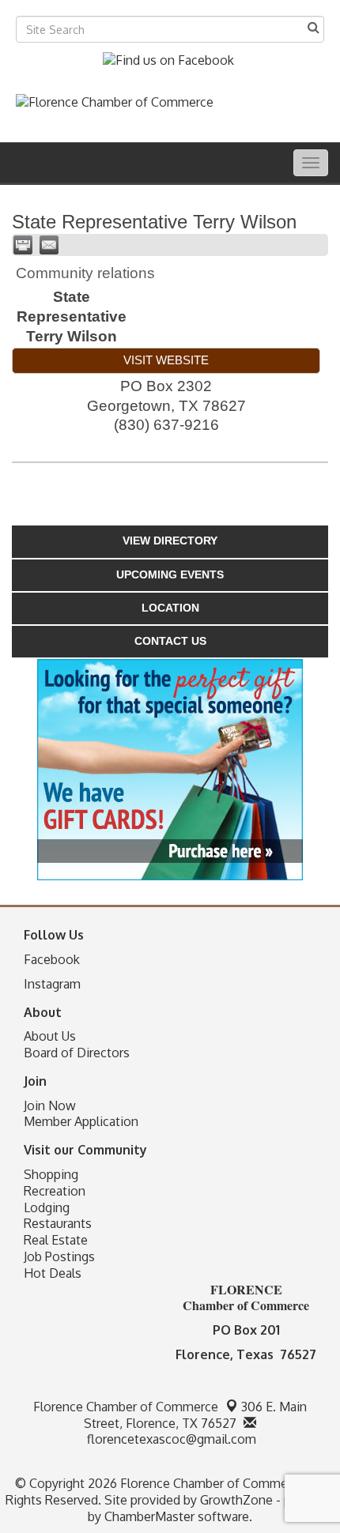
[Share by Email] (49, 244)
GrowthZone (236, 1500)
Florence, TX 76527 (195, 1415)
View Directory (170, 540)
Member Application (81, 1121)
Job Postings (59, 1256)
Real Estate (56, 1240)
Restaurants (58, 1223)
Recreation (54, 1191)
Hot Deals (52, 1273)
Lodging (47, 1207)
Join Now (50, 1105)
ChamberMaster (149, 1516)
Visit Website (166, 360)
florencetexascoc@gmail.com (170, 1439)
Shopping (51, 1174)
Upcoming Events (170, 574)
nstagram (54, 984)
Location (170, 607)
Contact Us (170, 641)
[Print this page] (22, 244)
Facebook (52, 959)
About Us (50, 1036)
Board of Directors (77, 1052)
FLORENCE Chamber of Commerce (246, 1297)
